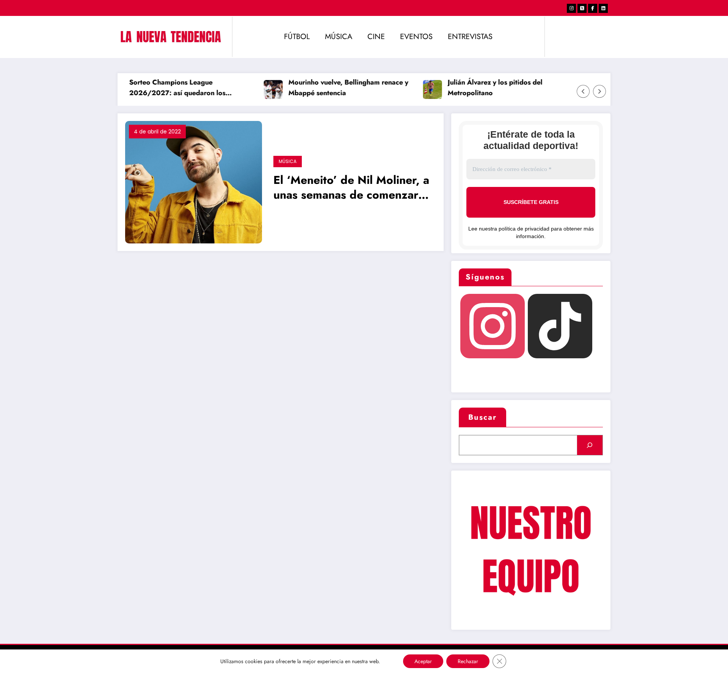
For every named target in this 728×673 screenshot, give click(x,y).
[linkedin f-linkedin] (603, 8)
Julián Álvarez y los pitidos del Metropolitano (487, 87)
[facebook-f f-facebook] (592, 8)
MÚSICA (338, 36)
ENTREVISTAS (470, 36)
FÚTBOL (297, 36)
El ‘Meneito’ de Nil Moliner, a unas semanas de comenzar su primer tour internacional (351, 188)
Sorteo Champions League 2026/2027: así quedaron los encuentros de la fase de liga (169, 88)
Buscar (482, 417)
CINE (376, 36)
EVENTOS (416, 36)
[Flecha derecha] (599, 91)
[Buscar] (589, 445)
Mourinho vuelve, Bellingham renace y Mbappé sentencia (340, 87)
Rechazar (468, 661)
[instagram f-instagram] (571, 8)
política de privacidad (524, 229)
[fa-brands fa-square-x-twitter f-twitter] (582, 8)
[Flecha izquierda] (583, 91)
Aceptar (423, 661)
